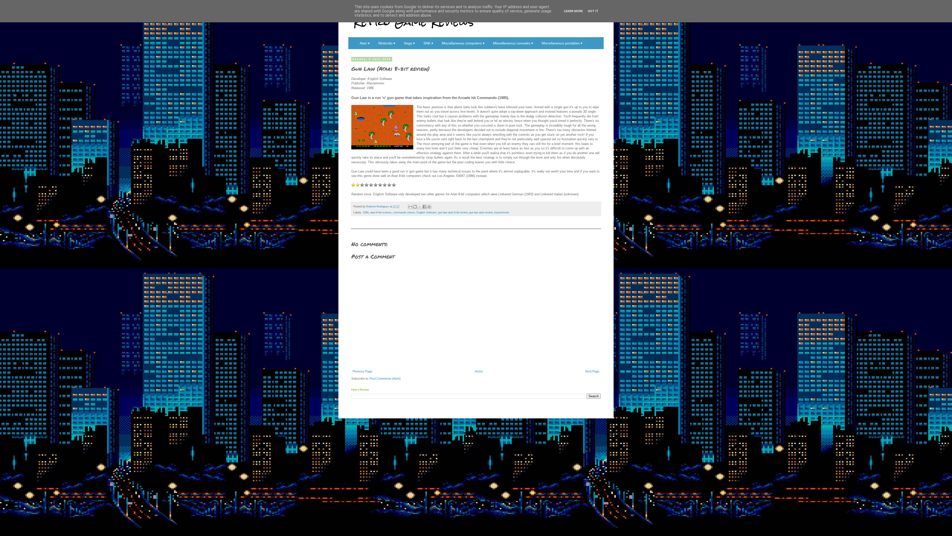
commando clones (404, 212)
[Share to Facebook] (424, 206)
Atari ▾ (365, 43)
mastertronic (501, 212)
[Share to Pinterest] (429, 206)
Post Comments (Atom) (385, 378)
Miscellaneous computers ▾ (463, 43)
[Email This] (410, 206)
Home (479, 371)
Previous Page (362, 371)
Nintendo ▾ (386, 43)
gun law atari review (481, 212)
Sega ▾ (409, 43)
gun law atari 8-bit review (453, 212)
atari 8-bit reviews (380, 212)
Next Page (592, 371)
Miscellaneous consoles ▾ (513, 43)
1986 (366, 212)
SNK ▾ (428, 43)
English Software (426, 212)
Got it (593, 11)
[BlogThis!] (415, 206)
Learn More (573, 11)
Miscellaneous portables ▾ (562, 43)
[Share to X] (419, 206)
